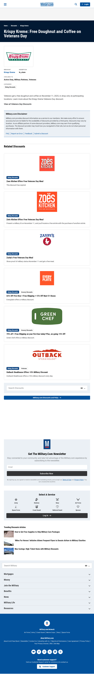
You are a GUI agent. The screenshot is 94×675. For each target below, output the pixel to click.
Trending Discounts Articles (15, 527)
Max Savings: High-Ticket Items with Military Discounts (37, 549)
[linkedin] (55, 652)
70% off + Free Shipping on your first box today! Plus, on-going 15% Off (35, 334)
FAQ (7, 134)
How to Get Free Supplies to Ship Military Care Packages (37, 532)
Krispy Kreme (24, 26)
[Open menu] (5, 4)
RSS (51, 643)
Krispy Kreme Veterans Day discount (47, 99)
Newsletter (24, 641)
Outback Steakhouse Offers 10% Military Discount (27, 372)
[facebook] (39, 652)
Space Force (66, 632)
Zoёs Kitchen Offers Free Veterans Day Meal (24, 219)
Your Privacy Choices (41, 643)
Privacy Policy (79, 480)
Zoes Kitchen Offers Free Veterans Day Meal (24, 181)
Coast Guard (40, 632)
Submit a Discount (41, 134)
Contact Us (33, 641)
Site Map (57, 643)
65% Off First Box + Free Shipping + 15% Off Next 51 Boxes (31, 296)
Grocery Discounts (27, 292)
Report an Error (17, 134)
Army (33, 632)
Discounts (14, 26)
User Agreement (73, 641)
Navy (58, 632)
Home (6, 26)
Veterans (24, 368)
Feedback (28, 134)
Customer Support (48, 667)
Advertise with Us (44, 641)
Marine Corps (50, 632)
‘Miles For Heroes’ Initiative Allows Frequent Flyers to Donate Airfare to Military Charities (50, 540)
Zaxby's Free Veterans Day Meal (19, 257)
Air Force (27, 632)
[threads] (60, 652)
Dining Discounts (10, 87)
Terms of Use (67, 480)
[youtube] (33, 652)
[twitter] (49, 652)
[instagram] (44, 652)
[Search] (76, 4)
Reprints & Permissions (59, 641)
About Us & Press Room (11, 641)
